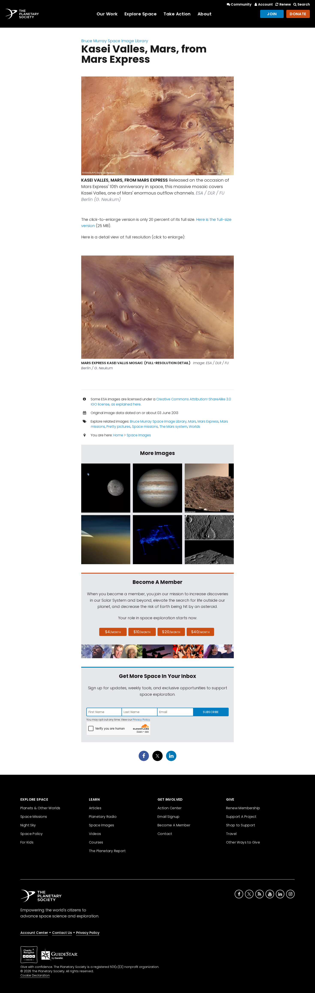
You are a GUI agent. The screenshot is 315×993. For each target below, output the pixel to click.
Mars (192, 421)
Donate (298, 13)
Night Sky (28, 825)
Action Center (170, 808)
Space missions (145, 426)
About (205, 14)
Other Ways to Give (243, 842)
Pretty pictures (118, 426)
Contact (165, 833)
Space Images (139, 435)
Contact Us (62, 932)
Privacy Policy (141, 719)
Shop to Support (240, 825)
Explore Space (140, 14)
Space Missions (33, 816)
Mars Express (208, 421)
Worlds (194, 426)
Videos (95, 833)
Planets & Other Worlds (40, 808)
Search (303, 4)
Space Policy (31, 833)
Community (241, 4)
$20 (171, 631)
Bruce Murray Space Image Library (114, 40)
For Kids (26, 842)
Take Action (177, 14)
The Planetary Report (107, 850)
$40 (200, 631)
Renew (285, 4)
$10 (142, 631)
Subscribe (211, 712)
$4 (113, 631)
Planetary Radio (103, 816)
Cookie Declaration (35, 975)
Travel (231, 833)
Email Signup (169, 816)
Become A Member (174, 825)
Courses (96, 842)
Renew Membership (243, 808)
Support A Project (241, 816)
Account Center (34, 932)
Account (265, 4)
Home (118, 435)
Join (272, 13)
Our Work (107, 14)
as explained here (126, 404)
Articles (95, 808)
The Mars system (173, 426)
